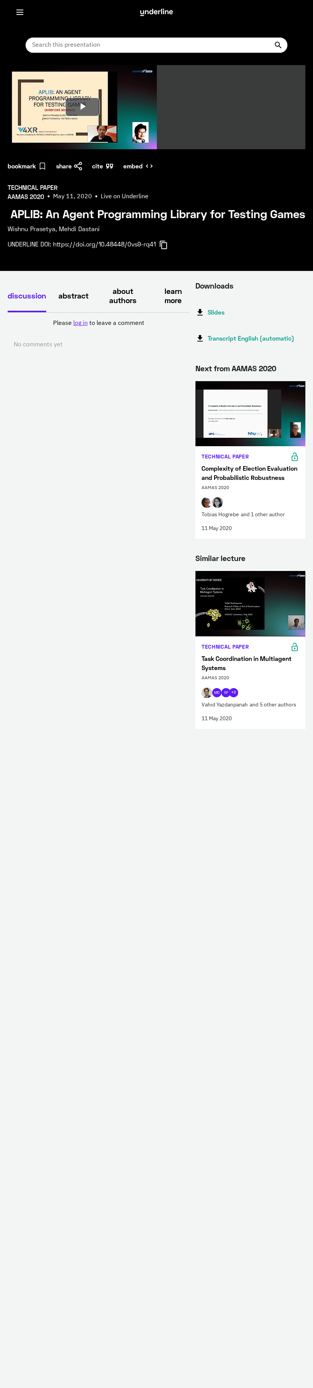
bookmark (22, 166)
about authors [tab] (123, 295)
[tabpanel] (98, 334)
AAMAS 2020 (254, 368)
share (64, 166)
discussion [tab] (27, 295)
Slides (216, 312)
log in (80, 323)
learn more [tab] (173, 295)
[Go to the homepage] (156, 12)
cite (97, 166)
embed (133, 166)
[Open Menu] (20, 12)
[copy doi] (168, 245)
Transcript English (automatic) (251, 338)
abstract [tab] (73, 295)
